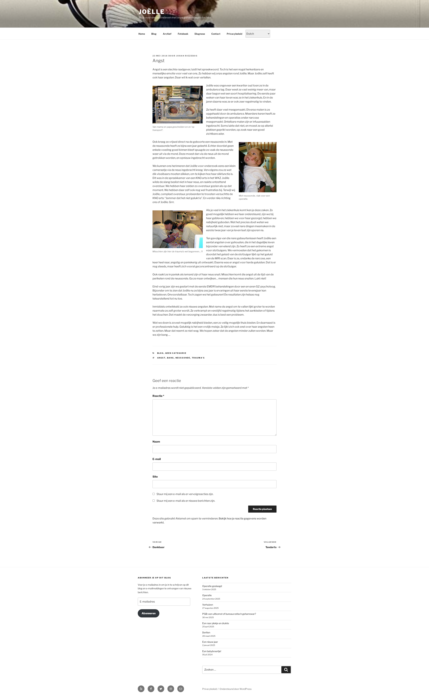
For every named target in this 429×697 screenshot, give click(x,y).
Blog (154, 33)
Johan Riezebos (187, 56)
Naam (156, 441)
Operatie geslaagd (212, 586)
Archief (167, 33)
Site (155, 476)
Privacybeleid (234, 33)
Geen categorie (176, 353)
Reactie (158, 395)
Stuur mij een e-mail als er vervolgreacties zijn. (185, 494)
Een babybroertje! (211, 651)
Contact (215, 33)
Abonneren (149, 613)
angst (161, 358)
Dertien (206, 632)
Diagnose (200, 33)
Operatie (207, 595)
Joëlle (152, 11)
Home (141, 33)
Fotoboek (183, 33)
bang (170, 358)
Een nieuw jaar (210, 641)
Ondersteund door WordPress (236, 688)
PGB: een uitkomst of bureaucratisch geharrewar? (229, 613)
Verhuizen (207, 604)
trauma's (198, 358)
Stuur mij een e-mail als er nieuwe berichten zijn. (186, 500)
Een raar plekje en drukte (215, 623)
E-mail (156, 459)
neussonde (182, 358)
